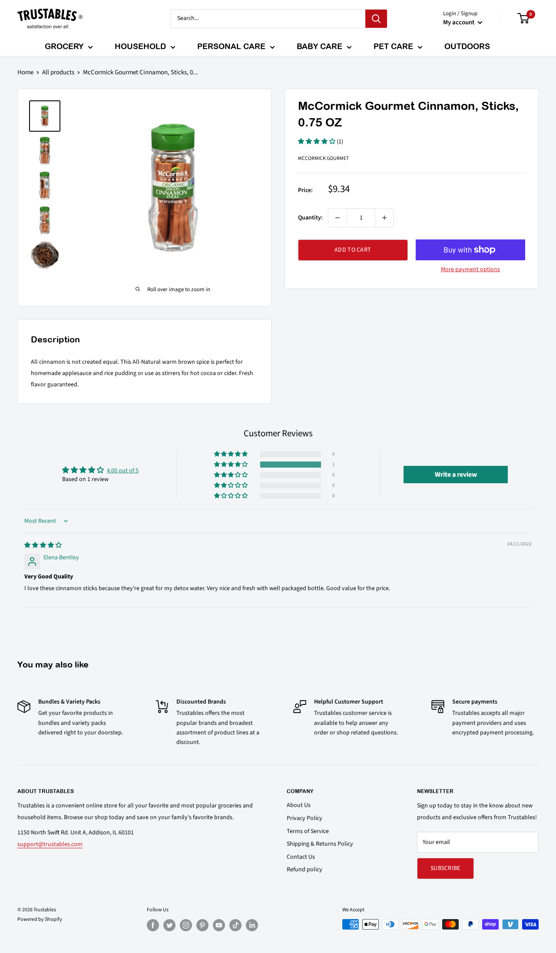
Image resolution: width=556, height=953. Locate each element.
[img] (43, 545)
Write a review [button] (456, 474)
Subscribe (445, 868)
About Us (299, 805)
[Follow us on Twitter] (169, 925)
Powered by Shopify (39, 919)
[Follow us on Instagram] (186, 925)
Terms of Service (308, 831)
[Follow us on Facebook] (153, 925)
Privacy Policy (304, 818)
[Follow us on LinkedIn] (252, 925)
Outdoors (467, 46)
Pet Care (393, 46)
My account (459, 22)
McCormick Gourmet (323, 158)
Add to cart (352, 250)
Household (140, 46)
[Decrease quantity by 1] (337, 218)
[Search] (376, 19)
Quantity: (310, 217)
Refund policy (304, 869)
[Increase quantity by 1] (384, 218)
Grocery (64, 46)
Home (25, 72)
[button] (317, 141)
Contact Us (301, 857)
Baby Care (319, 46)
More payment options (470, 269)
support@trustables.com (50, 844)
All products (58, 72)
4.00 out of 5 (123, 470)
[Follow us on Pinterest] (202, 925)
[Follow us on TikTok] (235, 925)
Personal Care (231, 46)
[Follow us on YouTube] (219, 925)
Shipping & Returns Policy (320, 844)
